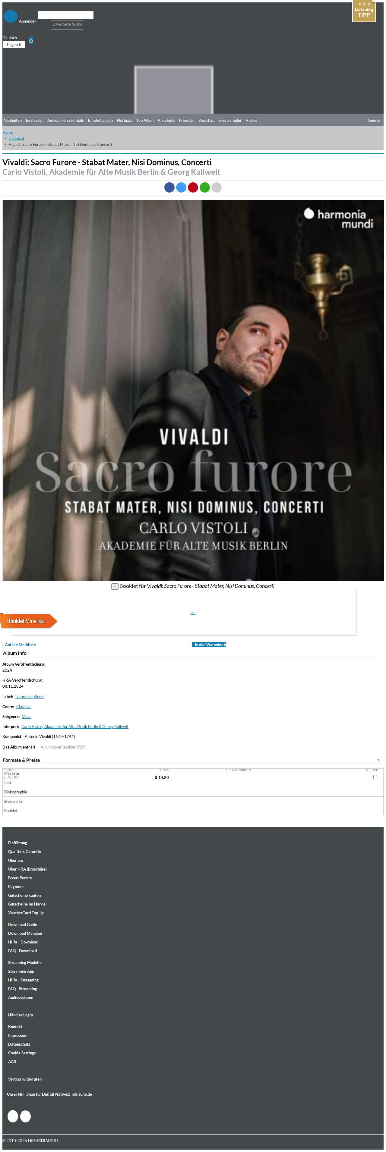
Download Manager (25, 933)
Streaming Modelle (25, 962)
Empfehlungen (100, 120)
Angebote (166, 120)
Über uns (16, 860)
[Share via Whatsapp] (205, 187)
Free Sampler (230, 120)
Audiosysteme (20, 997)
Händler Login (20, 1014)
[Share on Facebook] (169, 187)
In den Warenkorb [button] (210, 644)
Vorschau (206, 120)
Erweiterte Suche (67, 24)
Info (7, 782)
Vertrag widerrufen (25, 1079)
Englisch (14, 44)
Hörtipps (124, 120)
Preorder (186, 120)
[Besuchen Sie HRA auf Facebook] (13, 1116)
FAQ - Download (22, 950)
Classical (16, 138)
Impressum (17, 1035)
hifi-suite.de (82, 1094)
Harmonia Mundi (29, 696)
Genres (374, 120)
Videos (252, 120)
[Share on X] (181, 187)
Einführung (17, 842)
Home (7, 132)
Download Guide (22, 924)
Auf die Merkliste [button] (20, 644)
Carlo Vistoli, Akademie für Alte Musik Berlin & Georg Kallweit (111, 172)
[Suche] (41, 22)
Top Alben (144, 120)
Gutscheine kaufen (24, 895)
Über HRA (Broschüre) (27, 869)
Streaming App (21, 971)
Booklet (10, 810)
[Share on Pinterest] (193, 187)
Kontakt (15, 1026)
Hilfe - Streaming (23, 980)
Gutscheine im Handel (27, 904)
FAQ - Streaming (22, 988)
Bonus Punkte (20, 877)
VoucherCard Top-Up (26, 912)
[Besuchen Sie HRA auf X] (25, 1116)
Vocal (26, 716)
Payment (16, 886)
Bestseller (34, 120)
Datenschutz (19, 1044)
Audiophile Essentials (65, 120)
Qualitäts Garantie (24, 851)
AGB (12, 1061)
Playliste (11, 773)
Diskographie (15, 791)
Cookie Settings (22, 1052)
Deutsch (9, 37)
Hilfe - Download (23, 942)
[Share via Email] (216, 187)
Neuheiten (13, 120)
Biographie (13, 801)
